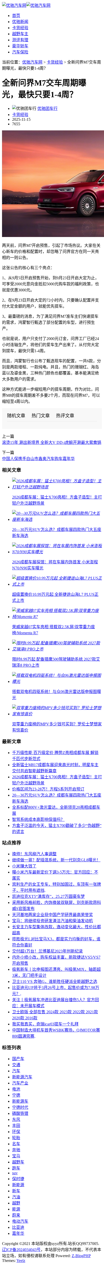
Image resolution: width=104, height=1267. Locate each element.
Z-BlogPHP (81, 1256)
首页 (16, 15)
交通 (16, 1065)
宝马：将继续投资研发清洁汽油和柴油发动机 (52, 921)
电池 (16, 1089)
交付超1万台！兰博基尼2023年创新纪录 (47, 951)
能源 (16, 1209)
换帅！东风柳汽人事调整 (34, 854)
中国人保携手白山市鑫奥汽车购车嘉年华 (38, 459)
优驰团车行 (47, 108)
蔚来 (16, 1215)
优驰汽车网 (32, 62)
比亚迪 (18, 1227)
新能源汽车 (22, 1077)
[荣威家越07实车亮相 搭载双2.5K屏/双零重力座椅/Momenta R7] (57, 617)
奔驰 (16, 1150)
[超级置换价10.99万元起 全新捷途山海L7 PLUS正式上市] (57, 584)
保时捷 (18, 1179)
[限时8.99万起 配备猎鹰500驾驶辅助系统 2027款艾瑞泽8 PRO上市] (57, 649)
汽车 (16, 1071)
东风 (16, 1119)
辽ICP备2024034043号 (21, 1250)
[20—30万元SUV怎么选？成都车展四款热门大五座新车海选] (57, 519)
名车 (16, 1144)
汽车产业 (20, 1083)
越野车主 (20, 34)
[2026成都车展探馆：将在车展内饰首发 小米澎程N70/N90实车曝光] (57, 552)
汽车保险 (20, 52)
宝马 (16, 1156)
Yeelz (20, 1260)
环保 (16, 1132)
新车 (16, 1191)
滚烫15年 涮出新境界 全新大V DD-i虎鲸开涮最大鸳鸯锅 (51, 442)
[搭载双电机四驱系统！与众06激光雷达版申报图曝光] (57, 681)
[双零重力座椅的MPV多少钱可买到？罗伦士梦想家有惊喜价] (57, 714)
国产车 (18, 1059)
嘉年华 (18, 1233)
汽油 (16, 1197)
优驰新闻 (20, 21)
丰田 (16, 1125)
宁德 (16, 1095)
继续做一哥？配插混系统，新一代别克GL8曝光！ (56, 860)
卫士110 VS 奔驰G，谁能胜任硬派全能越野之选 (54, 981)
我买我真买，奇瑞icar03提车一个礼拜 (45, 1024)
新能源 (18, 1185)
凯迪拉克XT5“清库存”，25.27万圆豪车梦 (48, 896)
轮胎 (16, 1138)
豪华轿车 (20, 46)
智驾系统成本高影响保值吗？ (38, 819)
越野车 (18, 1162)
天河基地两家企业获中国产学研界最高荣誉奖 (52, 915)
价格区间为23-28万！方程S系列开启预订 (48, 789)
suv (15, 1173)
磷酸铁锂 (20, 1113)
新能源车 (20, 1101)
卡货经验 (20, 28)
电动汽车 (20, 1221)
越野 (16, 1203)
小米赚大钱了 (24, 866)
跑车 (16, 1168)
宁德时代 (20, 1107)
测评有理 (20, 40)
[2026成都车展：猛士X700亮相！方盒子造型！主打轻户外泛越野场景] (57, 487)
